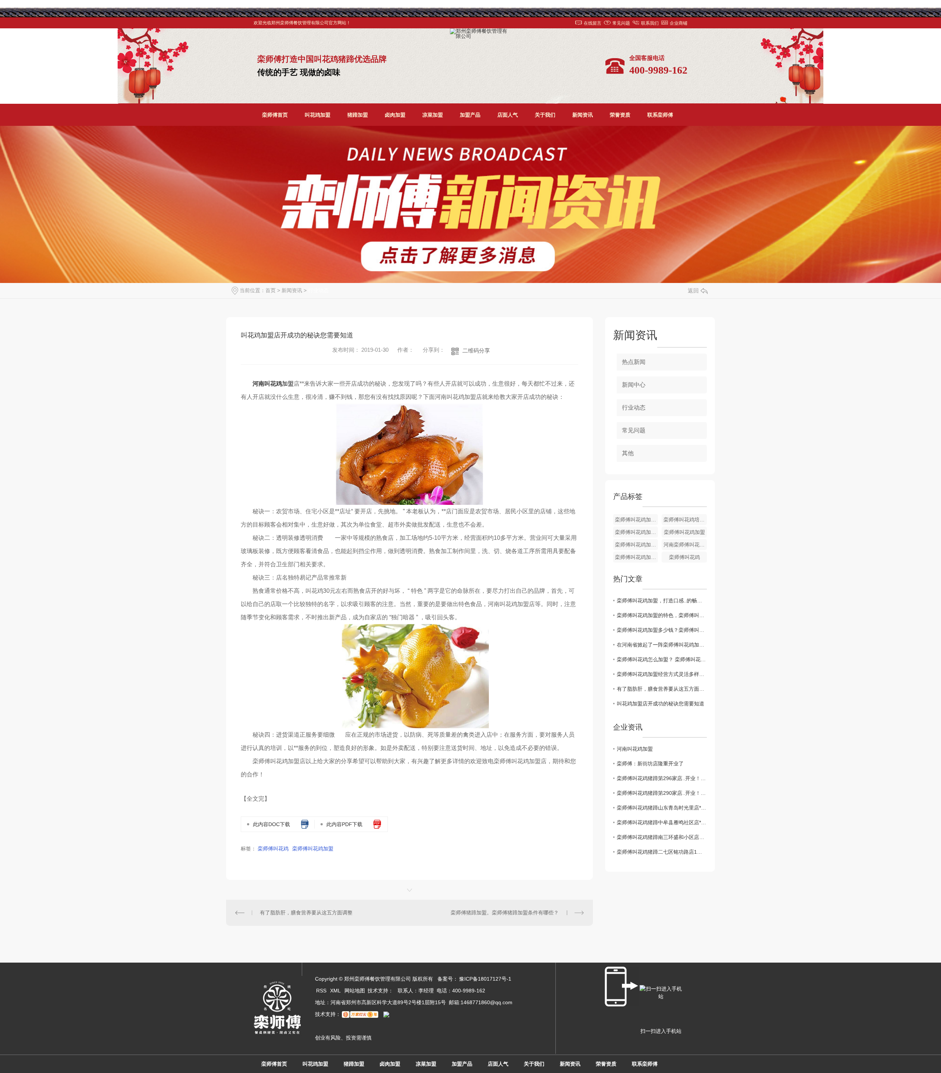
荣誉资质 (620, 115)
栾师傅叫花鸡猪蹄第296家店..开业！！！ (662, 778)
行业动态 (318, 290)
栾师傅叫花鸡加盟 (312, 848)
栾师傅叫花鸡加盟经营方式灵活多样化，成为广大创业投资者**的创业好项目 (662, 674)
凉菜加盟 (432, 115)
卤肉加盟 (395, 115)
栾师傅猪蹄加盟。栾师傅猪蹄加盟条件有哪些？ (505, 913)
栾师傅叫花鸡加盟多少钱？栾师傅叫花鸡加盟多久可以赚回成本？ (662, 630)
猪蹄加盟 (357, 115)
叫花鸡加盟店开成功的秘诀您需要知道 (660, 704)
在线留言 (592, 23)
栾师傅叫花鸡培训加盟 (685, 520)
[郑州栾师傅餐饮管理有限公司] (480, 33)
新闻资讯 (582, 115)
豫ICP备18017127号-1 (485, 979)
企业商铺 (678, 23)
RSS (321, 991)
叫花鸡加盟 (317, 115)
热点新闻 (633, 362)
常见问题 (621, 23)
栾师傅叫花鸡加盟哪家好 (636, 545)
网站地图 (354, 991)
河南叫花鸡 (267, 383)
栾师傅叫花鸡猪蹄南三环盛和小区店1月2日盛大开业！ (662, 837)
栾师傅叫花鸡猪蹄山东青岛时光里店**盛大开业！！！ (662, 808)
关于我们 (545, 115)
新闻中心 (633, 385)
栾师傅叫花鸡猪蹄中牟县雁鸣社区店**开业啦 (662, 822)
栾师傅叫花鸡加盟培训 (636, 532)
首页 (270, 290)
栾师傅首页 (275, 115)
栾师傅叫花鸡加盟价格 (636, 520)
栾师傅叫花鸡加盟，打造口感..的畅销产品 (662, 600)
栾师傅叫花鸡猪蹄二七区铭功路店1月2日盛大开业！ (662, 852)
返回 (693, 290)
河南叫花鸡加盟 (635, 749)
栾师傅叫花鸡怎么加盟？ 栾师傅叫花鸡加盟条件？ (662, 659)
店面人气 (507, 115)
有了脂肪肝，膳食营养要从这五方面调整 (306, 913)
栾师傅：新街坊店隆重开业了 (650, 763)
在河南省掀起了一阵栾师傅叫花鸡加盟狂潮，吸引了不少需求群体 (662, 645)
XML (335, 991)
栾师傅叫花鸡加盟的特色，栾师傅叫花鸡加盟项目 (662, 615)
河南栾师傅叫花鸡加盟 (685, 545)
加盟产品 (470, 115)
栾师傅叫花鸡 (273, 848)
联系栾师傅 (660, 115)
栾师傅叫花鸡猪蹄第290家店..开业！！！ (662, 793)
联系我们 (650, 23)
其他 (628, 453)
